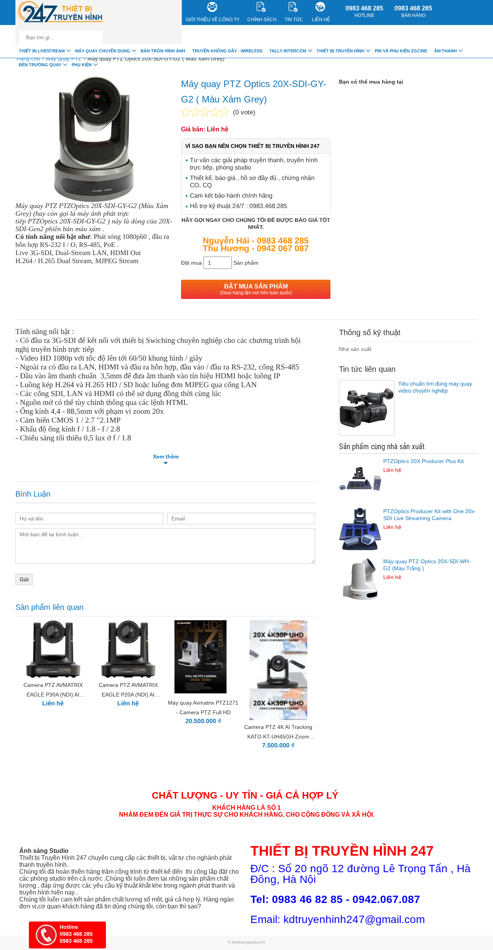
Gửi (24, 579)
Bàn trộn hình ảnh (163, 51)
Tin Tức (294, 19)
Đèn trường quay (40, 64)
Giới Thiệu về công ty (213, 19)
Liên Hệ (321, 19)
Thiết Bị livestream (42, 51)
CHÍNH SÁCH (262, 19)
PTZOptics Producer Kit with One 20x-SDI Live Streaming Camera (429, 519)
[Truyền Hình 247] (60, 12)
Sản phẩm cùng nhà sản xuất (382, 446)
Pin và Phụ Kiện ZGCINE (401, 51)
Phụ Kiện (82, 64)
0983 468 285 (364, 11)
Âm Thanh (445, 51)
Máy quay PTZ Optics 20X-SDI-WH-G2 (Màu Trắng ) (427, 569)
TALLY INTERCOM (287, 51)
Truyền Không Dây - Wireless (227, 51)
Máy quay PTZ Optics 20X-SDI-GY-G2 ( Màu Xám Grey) (156, 58)
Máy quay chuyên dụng (102, 51)
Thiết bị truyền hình (340, 51)
